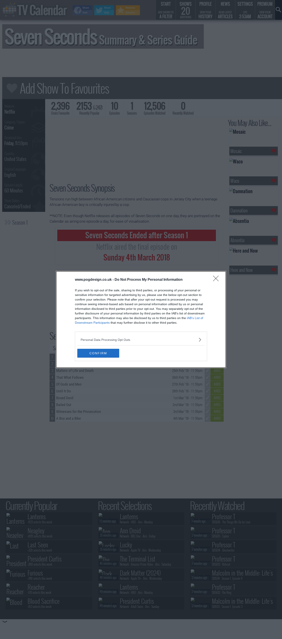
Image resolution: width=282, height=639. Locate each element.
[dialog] (141, 319)
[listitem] (141, 339)
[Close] (217, 280)
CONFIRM (98, 353)
